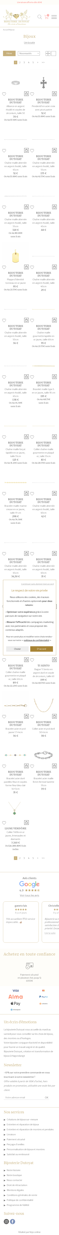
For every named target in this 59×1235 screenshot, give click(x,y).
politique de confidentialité (36, 640)
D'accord (41, 649)
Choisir (17, 649)
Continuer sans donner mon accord (37, 584)
